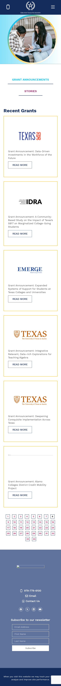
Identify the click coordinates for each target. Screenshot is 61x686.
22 (40, 527)
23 (47, 527)
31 (47, 533)
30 (40, 533)
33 (28, 538)
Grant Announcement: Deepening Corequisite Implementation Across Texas (29, 419)
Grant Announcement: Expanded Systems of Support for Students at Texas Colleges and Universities (29, 289)
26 (15, 533)
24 (53, 527)
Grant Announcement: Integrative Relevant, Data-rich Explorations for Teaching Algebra (29, 354)
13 (34, 521)
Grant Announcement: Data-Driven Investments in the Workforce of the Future (30, 155)
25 (8, 533)
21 (34, 527)
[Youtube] (40, 609)
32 (53, 533)
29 (34, 533)
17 (8, 527)
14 (40, 521)
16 (53, 521)
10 (15, 521)
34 (34, 538)
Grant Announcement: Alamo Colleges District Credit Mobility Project (27, 485)
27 (21, 533)
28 (28, 533)
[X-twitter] (27, 609)
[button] (30, 669)
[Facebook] (21, 609)
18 (15, 527)
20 (28, 527)
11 (21, 521)
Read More (20, 164)
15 (47, 521)
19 (21, 527)
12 (28, 521)
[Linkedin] (34, 609)
